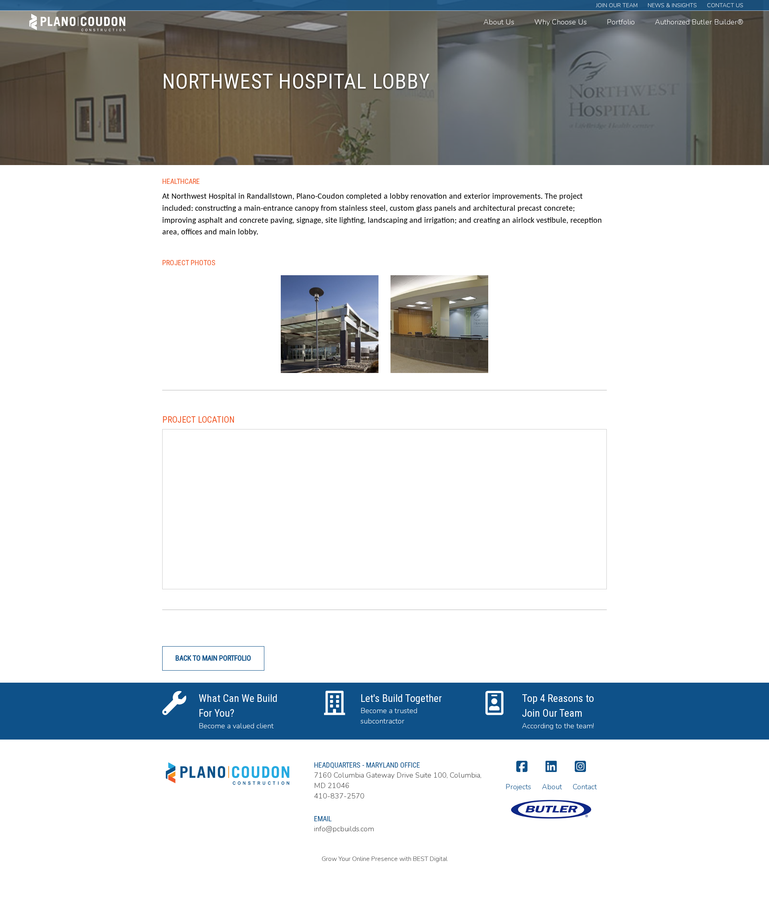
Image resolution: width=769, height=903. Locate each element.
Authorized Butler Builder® (699, 22)
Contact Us (725, 5)
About (552, 787)
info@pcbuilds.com (344, 829)
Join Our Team (617, 5)
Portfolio (621, 22)
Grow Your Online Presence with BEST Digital (384, 859)
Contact (585, 787)
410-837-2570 (339, 796)
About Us (498, 22)
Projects (518, 787)
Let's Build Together (401, 698)
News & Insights (672, 5)
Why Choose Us (560, 22)
